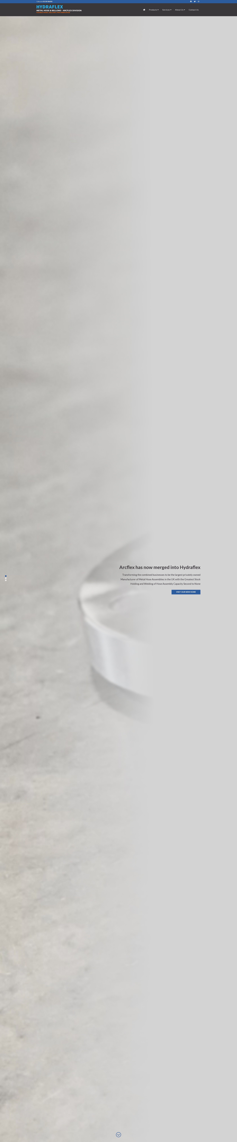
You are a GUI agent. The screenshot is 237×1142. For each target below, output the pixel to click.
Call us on (44, 1)
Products (153, 10)
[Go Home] (144, 9)
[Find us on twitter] (195, 1)
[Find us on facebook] (191, 1)
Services (166, 10)
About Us (179, 10)
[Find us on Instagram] (198, 1)
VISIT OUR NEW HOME (186, 592)
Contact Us (194, 10)
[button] (5, 576)
